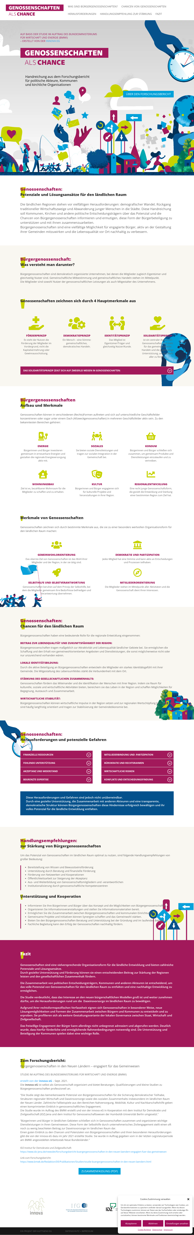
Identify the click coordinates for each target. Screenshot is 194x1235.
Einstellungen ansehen (177, 1223)
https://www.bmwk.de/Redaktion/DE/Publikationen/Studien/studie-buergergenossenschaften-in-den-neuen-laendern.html (85, 1161)
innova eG (53, 41)
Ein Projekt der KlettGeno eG (36, 1231)
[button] (188, 1199)
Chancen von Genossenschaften (143, 6)
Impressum (168, 1229)
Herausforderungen (82, 14)
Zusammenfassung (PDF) (99, 1171)
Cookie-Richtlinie (144, 1229)
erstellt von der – (37, 1081)
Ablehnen (153, 1223)
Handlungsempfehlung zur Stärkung (126, 14)
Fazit (159, 14)
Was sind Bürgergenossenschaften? (93, 6)
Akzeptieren (131, 1223)
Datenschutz (157, 1229)
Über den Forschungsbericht (148, 94)
